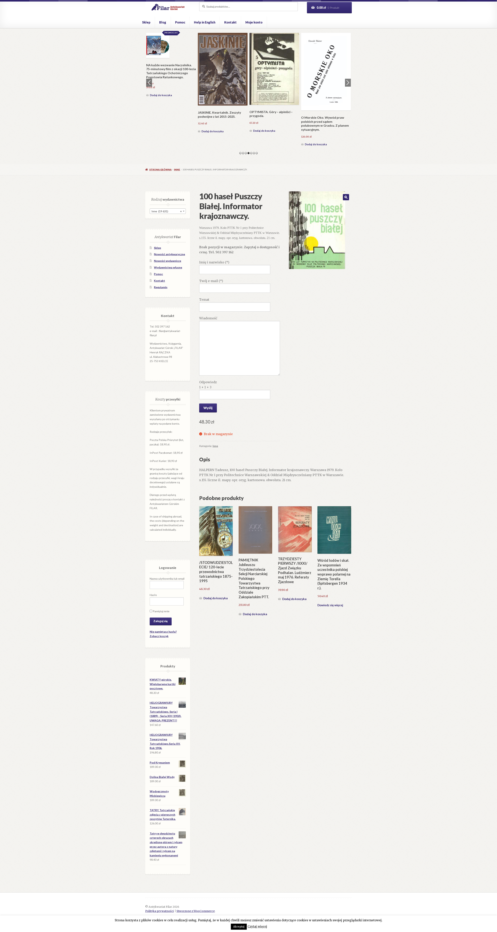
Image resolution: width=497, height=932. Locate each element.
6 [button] (254, 153)
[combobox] (168, 211)
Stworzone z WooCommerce (195, 911)
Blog (162, 22)
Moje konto (253, 22)
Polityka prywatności (159, 911)
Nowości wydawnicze (167, 260)
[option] (171, 90)
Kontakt (230, 22)
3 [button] (246, 153)
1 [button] (240, 153)
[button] (346, 197)
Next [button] (348, 82)
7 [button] (257, 153)
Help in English (204, 22)
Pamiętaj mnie (160, 611)
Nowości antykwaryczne (169, 254)
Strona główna (160, 169)
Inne (177, 169)
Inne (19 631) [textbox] (166, 211)
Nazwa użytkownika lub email (167, 578)
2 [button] (243, 153)
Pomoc (180, 22)
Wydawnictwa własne (168, 267)
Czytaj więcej (257, 926)
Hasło (153, 595)
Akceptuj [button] (238, 926)
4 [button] (248, 153)
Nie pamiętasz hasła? (163, 631)
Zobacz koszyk (159, 636)
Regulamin (160, 287)
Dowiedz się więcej (330, 605)
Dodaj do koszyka (161, 144)
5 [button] (251, 153)
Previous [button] (149, 82)
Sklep (146, 22)
